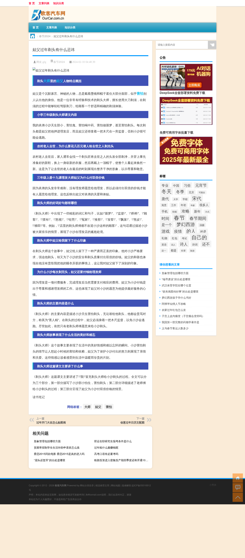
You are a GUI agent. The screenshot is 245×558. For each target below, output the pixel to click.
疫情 (178, 231)
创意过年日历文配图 (132, 422)
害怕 (140, 93)
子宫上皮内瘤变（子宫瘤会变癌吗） (183, 316)
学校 (185, 199)
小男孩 (212, 484)
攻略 (185, 211)
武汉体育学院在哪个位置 (176, 285)
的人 (191, 230)
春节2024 (45, 36)
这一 (164, 250)
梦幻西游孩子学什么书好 (176, 297)
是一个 (167, 224)
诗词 (195, 244)
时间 (165, 218)
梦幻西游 (185, 224)
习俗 (187, 185)
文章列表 (44, 3)
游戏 (166, 231)
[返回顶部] (237, 497)
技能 (174, 211)
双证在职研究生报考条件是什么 (113, 441)
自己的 (199, 237)
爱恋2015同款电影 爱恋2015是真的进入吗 (59, 454)
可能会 (202, 192)
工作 (173, 205)
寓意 (164, 205)
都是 (173, 250)
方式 (207, 211)
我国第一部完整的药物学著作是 (180, 322)
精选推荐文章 (102, 485)
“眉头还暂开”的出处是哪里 (49, 460)
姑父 (59, 80)
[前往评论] (237, 487)
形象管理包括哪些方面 (47, 441)
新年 (197, 211)
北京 (191, 192)
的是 (203, 231)
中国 (176, 185)
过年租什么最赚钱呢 (106, 447)
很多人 (204, 205)
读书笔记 (39, 397)
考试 (184, 238)
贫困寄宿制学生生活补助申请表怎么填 (56, 447)
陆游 (192, 250)
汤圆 (201, 225)
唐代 (165, 198)
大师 (46, 80)
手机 (165, 211)
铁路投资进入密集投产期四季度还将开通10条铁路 (122, 460)
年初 (183, 205)
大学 (175, 199)
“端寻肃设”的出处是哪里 (176, 279)
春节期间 (197, 218)
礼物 (164, 238)
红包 (174, 238)
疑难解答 (126, 485)
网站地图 (115, 485)
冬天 (167, 191)
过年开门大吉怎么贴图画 (51, 422)
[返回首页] (237, 477)
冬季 (180, 191)
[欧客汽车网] (49, 7)
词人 (173, 244)
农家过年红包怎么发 (174, 310)
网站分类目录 (87, 485)
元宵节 (201, 185)
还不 (206, 244)
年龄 (193, 205)
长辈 (183, 250)
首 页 (32, 3)
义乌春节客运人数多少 (175, 328)
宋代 (196, 198)
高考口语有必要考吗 (106, 454)
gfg (44, 62)
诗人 (184, 244)
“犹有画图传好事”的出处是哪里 (180, 291)
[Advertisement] (115, 531)
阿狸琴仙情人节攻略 (174, 304)
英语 (164, 244)
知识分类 (58, 3)
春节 (179, 217)
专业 (165, 185)
